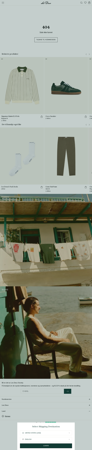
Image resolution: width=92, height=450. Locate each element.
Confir (46, 446)
